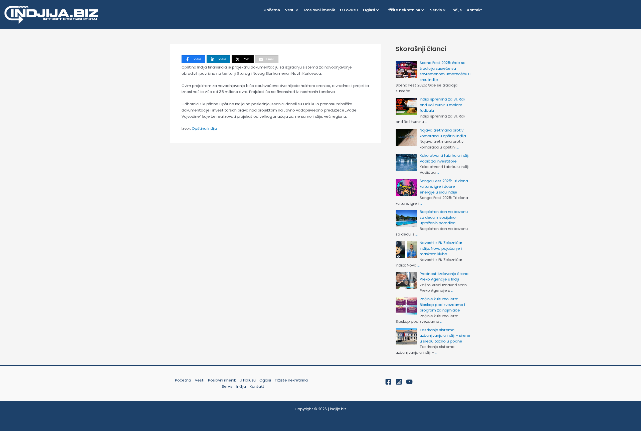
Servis (436, 10)
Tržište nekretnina (402, 10)
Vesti (289, 10)
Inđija (456, 10)
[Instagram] (398, 381)
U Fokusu (349, 10)
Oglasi (369, 10)
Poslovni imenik (319, 10)
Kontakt (474, 10)
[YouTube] (409, 381)
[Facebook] (388, 381)
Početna (272, 10)
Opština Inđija (204, 128)
